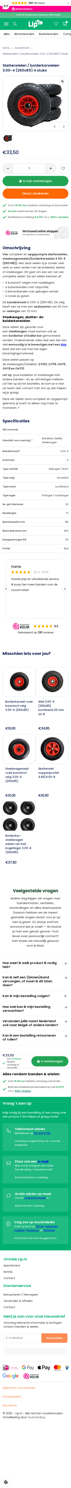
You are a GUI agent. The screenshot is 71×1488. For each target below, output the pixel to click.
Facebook (32, 1230)
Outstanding (36, 1417)
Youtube (19, 1230)
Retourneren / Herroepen (21, 1295)
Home (6, 48)
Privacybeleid (12, 1397)
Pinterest (49, 1230)
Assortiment (22, 48)
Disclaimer (10, 1405)
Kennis (8, 1272)
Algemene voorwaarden (19, 1388)
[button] (35, 126)
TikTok (40, 1226)
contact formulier (35, 1198)
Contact (9, 1278)
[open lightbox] (63, 81)
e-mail (43, 1161)
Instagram (51, 1226)
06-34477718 (42, 1133)
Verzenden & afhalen (18, 1301)
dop (63, 344)
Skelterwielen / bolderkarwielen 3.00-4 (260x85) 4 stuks (35, 53)
